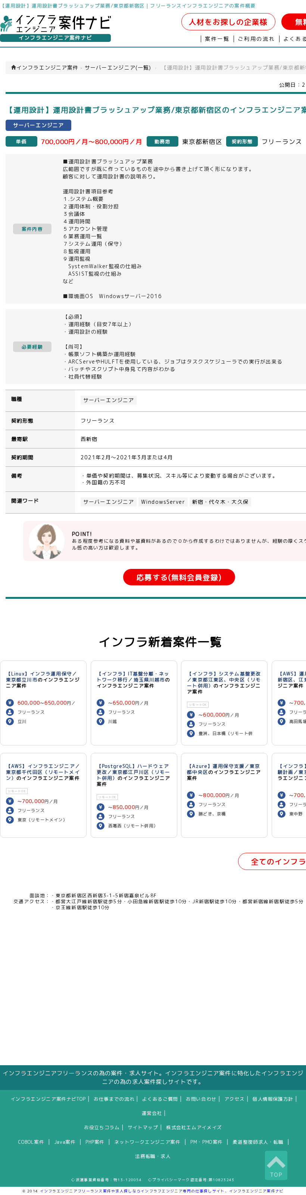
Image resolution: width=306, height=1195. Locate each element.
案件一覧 (217, 39)
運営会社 (152, 1113)
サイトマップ (143, 1127)
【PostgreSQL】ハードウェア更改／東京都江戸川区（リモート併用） (134, 772)
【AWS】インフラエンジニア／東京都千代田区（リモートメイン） (43, 772)
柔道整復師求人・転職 (257, 1142)
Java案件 (65, 1142)
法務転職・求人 (153, 1156)
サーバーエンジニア (108, 400)
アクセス (234, 1099)
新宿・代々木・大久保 (220, 502)
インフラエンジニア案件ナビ (55, 37)
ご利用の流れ (256, 39)
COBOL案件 (31, 1142)
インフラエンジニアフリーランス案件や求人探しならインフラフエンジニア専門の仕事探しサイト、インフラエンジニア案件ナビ (162, 1191)
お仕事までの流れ (114, 1099)
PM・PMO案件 (206, 1142)
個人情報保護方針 (273, 1099)
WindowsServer (163, 502)
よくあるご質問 (160, 1099)
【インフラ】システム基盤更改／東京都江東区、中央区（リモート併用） (224, 680)
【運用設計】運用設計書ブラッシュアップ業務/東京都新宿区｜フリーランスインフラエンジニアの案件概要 (128, 6)
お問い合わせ (201, 1099)
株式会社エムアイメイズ (194, 1127)
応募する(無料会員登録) (179, 577)
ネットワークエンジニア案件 (147, 1142)
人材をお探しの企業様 (228, 22)
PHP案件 (94, 1142)
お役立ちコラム (101, 1127)
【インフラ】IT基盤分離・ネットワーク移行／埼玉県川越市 (133, 677)
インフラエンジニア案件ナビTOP (48, 1099)
